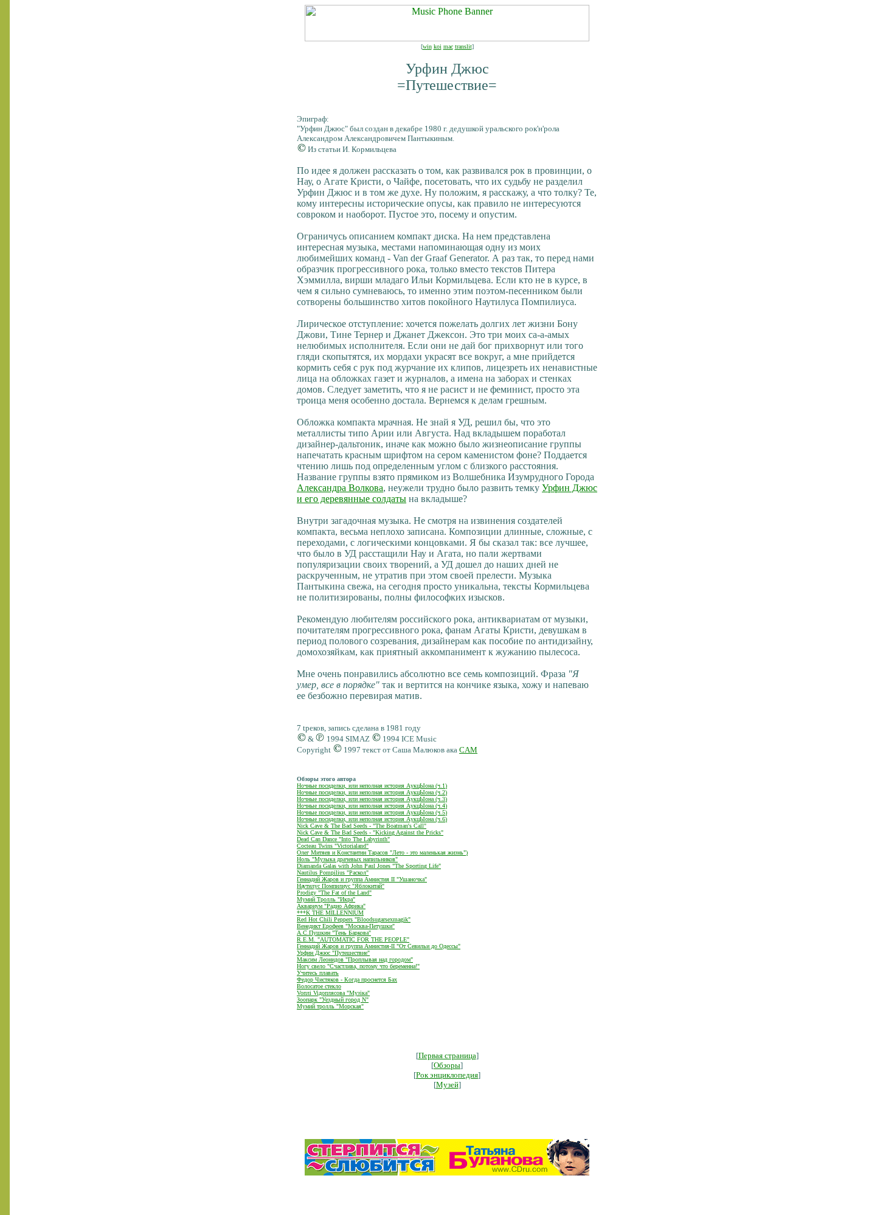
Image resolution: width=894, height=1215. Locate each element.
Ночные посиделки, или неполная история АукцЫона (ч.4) (372, 805)
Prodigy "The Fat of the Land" (334, 892)
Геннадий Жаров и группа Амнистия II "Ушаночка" (362, 879)
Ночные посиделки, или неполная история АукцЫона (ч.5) (372, 812)
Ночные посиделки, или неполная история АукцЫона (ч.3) (372, 799)
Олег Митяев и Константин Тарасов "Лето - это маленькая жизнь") (382, 852)
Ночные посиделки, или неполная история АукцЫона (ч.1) (372, 785)
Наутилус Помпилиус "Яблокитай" (340, 886)
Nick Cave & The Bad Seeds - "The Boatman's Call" (361, 825)
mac (448, 46)
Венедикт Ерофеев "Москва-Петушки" (346, 926)
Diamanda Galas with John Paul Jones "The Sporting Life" (369, 865)
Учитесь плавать (318, 972)
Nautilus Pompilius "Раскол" (333, 872)
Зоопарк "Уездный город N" (333, 999)
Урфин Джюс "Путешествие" (333, 952)
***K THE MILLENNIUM (330, 912)
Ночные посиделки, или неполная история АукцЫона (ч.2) (372, 792)
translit (463, 46)
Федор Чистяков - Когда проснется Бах (347, 979)
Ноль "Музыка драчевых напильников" (347, 859)
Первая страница (447, 1055)
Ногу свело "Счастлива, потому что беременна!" (358, 966)
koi (438, 46)
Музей (447, 1084)
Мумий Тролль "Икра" (326, 899)
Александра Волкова (340, 488)
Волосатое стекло (319, 986)
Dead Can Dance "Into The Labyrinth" (343, 839)
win (427, 46)
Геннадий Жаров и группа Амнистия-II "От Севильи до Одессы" (378, 946)
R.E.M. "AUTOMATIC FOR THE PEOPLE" (353, 939)
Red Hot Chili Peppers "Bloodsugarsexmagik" (354, 919)
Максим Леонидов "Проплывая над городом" (355, 959)
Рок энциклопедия (447, 1074)
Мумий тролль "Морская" (330, 1006)
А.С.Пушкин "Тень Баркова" (334, 932)
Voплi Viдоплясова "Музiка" (333, 993)
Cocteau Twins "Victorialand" (333, 845)
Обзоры (447, 1065)
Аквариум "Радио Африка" (331, 906)
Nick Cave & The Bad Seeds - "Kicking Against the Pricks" (370, 832)
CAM (468, 749)
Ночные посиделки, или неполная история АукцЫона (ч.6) (372, 819)
